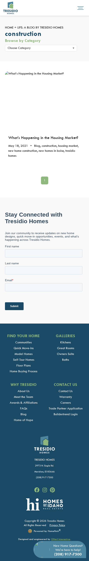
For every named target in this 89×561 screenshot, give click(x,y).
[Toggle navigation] (80, 7)
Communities (23, 342)
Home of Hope (23, 420)
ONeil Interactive (60, 539)
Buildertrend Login (66, 414)
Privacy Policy (57, 525)
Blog (23, 414)
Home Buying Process (23, 371)
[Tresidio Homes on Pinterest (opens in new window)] (52, 490)
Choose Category (19, 48)
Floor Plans (23, 365)
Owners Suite (65, 354)
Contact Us (65, 391)
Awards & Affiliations (23, 402)
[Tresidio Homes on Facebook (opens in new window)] (37, 490)
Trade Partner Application (66, 408)
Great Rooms (65, 348)
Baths (65, 360)
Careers (65, 402)
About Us (23, 391)
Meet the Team (23, 397)
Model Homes (23, 354)
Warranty (65, 397)
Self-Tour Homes (23, 360)
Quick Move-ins (24, 348)
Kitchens (65, 342)
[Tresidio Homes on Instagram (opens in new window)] (45, 490)
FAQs (23, 408)
